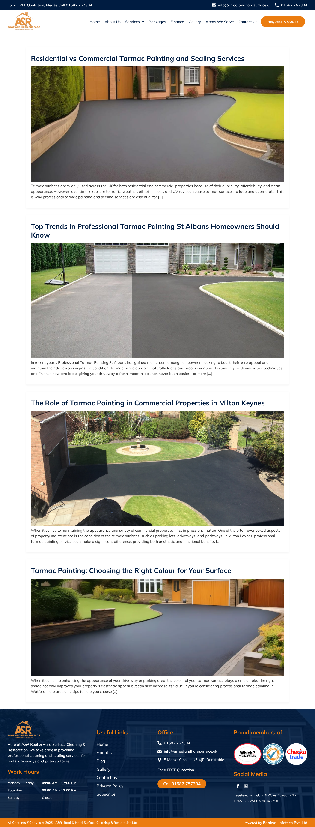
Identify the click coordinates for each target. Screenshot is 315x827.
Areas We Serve (220, 21)
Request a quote (283, 22)
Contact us (247, 21)
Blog (101, 761)
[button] (134, 21)
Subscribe (106, 794)
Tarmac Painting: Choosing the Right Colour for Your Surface (131, 570)
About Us (112, 21)
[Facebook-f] (238, 786)
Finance (177, 21)
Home (95, 21)
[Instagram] (246, 786)
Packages (157, 21)
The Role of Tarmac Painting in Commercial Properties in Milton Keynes (148, 402)
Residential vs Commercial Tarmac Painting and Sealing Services (137, 58)
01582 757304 (79, 5)
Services (132, 21)
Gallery (195, 21)
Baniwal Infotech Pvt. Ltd (285, 822)
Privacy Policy (110, 785)
